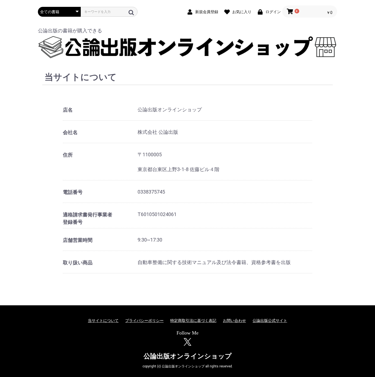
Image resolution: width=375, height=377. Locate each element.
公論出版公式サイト (270, 320)
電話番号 (73, 192)
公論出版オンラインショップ (188, 356)
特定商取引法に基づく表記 (193, 320)
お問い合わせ (234, 320)
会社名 (70, 132)
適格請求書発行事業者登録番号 (87, 218)
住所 (68, 155)
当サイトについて (103, 320)
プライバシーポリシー (144, 320)
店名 (68, 110)
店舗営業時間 (78, 240)
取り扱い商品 (78, 262)
